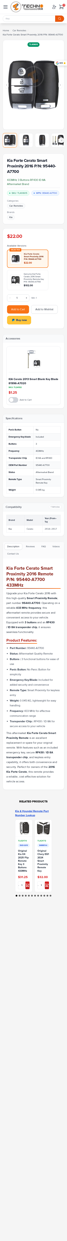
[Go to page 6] (32, 896)
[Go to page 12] (50, 896)
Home (6, 30)
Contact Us (13, 553)
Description (13, 546)
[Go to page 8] (38, 896)
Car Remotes (19, 30)
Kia (10, 217)
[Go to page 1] (16, 896)
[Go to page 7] (35, 896)
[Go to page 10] (44, 896)
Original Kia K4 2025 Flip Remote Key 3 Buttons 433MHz (23, 860)
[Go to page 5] (29, 896)
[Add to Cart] (27, 885)
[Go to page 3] (23, 896)
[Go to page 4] (26, 896)
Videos (56, 546)
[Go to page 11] (47, 896)
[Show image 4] (58, 140)
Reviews (30, 546)
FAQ (43, 546)
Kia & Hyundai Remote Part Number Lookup (32, 813)
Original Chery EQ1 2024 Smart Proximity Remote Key (43, 860)
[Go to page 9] (41, 896)
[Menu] (5, 7)
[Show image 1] (10, 140)
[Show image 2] (26, 140)
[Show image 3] (42, 140)
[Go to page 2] (19, 896)
